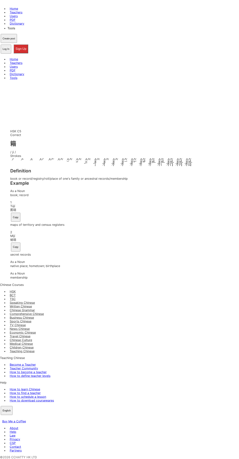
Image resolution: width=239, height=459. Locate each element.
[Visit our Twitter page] (6, 417)
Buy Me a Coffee (14, 421)
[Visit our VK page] (11, 417)
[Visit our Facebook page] (2, 417)
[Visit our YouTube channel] (15, 417)
